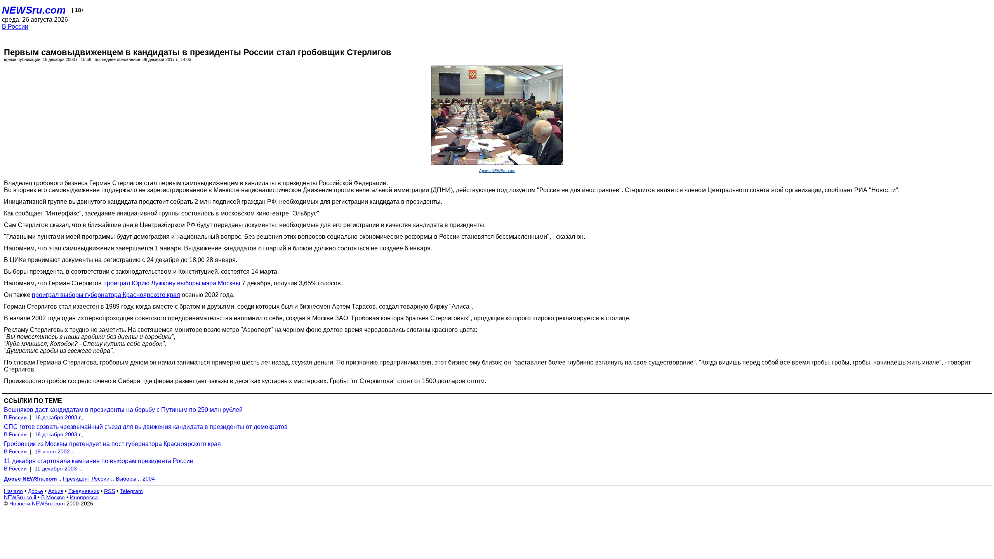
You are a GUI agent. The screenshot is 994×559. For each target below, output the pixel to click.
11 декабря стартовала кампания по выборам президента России (98, 461)
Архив (55, 491)
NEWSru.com (34, 10)
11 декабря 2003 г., (59, 468)
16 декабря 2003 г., (59, 417)
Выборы (126, 479)
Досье (35, 491)
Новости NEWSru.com (37, 503)
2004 (148, 479)
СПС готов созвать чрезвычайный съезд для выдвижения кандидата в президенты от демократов (146, 427)
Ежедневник (83, 491)
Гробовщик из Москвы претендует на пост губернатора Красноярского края (112, 444)
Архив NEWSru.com (497, 170)
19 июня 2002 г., (55, 451)
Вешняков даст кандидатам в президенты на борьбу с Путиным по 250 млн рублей (123, 409)
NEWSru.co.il (20, 497)
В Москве (53, 497)
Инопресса (84, 497)
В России (15, 26)
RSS (109, 491)
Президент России (86, 479)
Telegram (131, 491)
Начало (13, 491)
